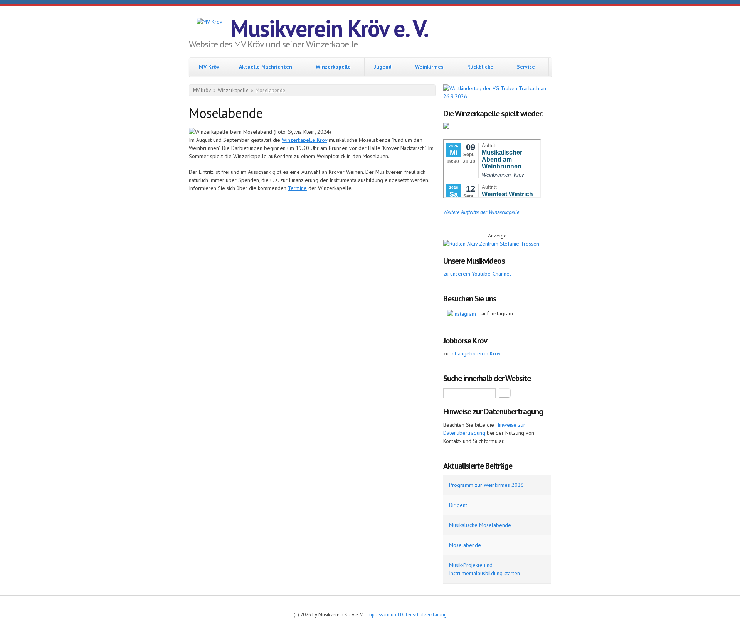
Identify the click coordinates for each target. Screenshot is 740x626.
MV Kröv (209, 66)
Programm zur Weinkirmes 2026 (486, 484)
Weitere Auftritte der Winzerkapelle (481, 212)
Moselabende (465, 545)
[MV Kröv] (209, 22)
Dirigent (458, 504)
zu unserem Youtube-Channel (477, 273)
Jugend (383, 66)
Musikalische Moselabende (480, 525)
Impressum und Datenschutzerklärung (407, 614)
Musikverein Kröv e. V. (329, 28)
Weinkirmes (429, 66)
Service (526, 66)
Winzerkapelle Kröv (304, 139)
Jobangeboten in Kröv (475, 353)
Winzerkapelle (333, 66)
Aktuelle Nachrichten (265, 66)
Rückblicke (480, 66)
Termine (297, 188)
